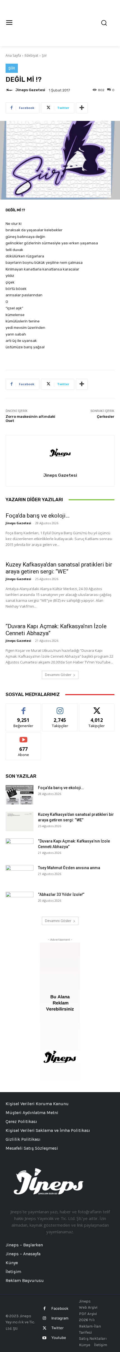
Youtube (58, 1337)
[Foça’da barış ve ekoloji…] (19, 794)
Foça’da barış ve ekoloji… (37, 515)
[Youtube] (44, 1337)
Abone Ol (24, 737)
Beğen (23, 708)
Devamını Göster (58, 674)
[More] (82, 107)
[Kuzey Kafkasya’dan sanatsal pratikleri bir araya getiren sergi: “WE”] (19, 821)
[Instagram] (44, 1318)
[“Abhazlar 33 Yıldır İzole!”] (19, 901)
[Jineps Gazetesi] (10, 90)
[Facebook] (44, 1308)
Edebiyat (31, 55)
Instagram (59, 1318)
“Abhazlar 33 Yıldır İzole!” (61, 894)
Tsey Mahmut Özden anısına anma (69, 868)
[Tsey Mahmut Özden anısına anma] (19, 874)
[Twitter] (44, 1328)
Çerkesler (105, 416)
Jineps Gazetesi (30, 90)
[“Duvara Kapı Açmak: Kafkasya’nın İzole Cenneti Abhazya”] (19, 848)
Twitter (57, 1328)
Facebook (59, 1308)
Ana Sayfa (13, 55)
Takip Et (60, 708)
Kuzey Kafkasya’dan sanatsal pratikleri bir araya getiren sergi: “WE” (59, 568)
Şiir (44, 55)
